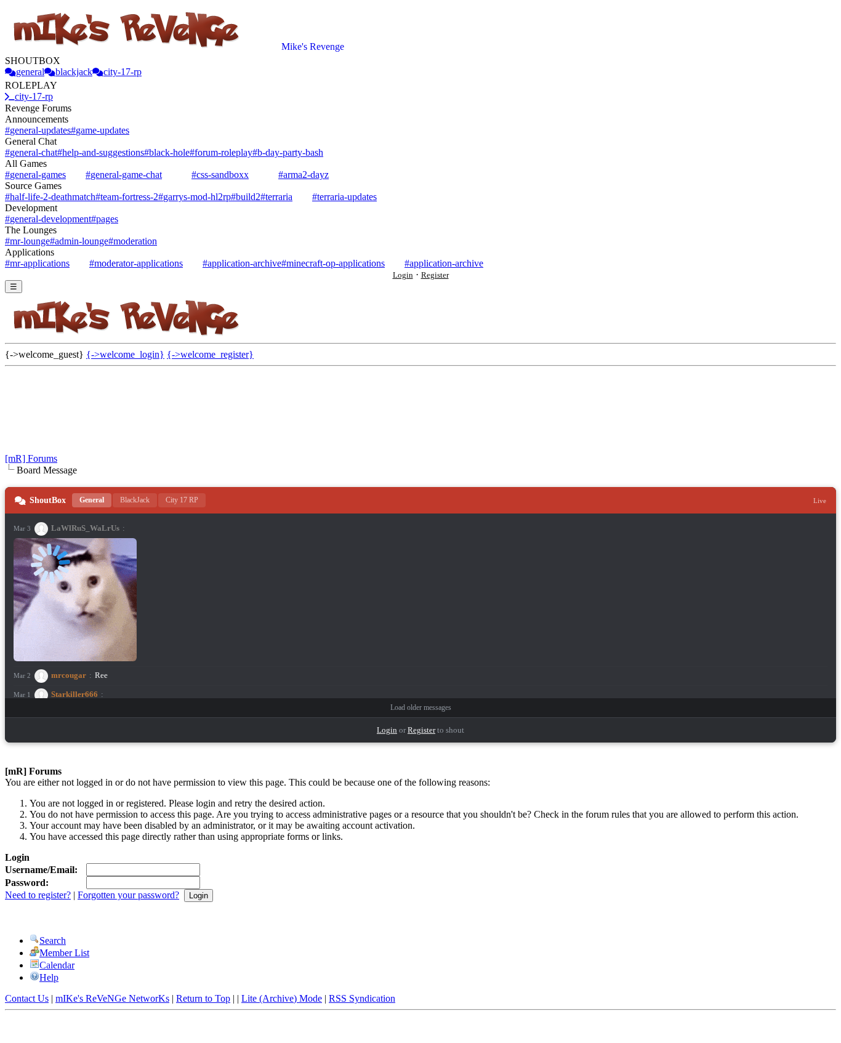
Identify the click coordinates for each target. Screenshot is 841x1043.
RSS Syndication (362, 998)
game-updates (100, 130)
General (91, 500)
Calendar (56, 965)
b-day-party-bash (287, 152)
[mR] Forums (31, 458)
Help (48, 977)
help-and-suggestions (100, 152)
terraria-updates (344, 196)
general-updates (38, 130)
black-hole (167, 152)
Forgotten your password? (128, 895)
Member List (64, 953)
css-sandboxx (220, 174)
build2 (245, 196)
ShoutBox (48, 500)
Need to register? (38, 895)
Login (403, 275)
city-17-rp (122, 71)
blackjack (73, 71)
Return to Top (203, 998)
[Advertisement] (420, 416)
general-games (35, 174)
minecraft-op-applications (333, 263)
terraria (276, 196)
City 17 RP (182, 500)
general (30, 71)
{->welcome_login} (125, 354)
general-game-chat (124, 174)
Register (435, 275)
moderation (132, 241)
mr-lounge (27, 241)
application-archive (242, 263)
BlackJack (135, 500)
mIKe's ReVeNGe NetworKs (112, 998)
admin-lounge (79, 241)
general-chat (31, 152)
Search (52, 940)
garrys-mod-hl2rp (194, 196)
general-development (48, 219)
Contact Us (27, 998)
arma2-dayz (303, 174)
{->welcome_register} (210, 354)
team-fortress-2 (126, 196)
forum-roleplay (221, 152)
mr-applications (37, 263)
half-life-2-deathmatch (50, 196)
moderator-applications (136, 263)
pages (104, 219)
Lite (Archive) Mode (281, 998)
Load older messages (420, 707)
